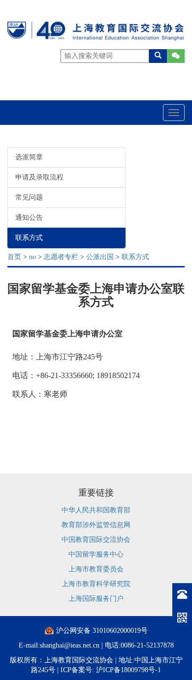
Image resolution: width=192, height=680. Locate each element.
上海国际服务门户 (96, 598)
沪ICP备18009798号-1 (128, 670)
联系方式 (29, 237)
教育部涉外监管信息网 (96, 525)
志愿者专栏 (61, 257)
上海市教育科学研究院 (96, 584)
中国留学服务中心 (96, 554)
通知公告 (29, 217)
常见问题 (29, 197)
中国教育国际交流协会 (96, 539)
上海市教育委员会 (96, 569)
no (32, 257)
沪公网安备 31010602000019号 (102, 630)
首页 (14, 257)
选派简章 (29, 157)
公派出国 (100, 257)
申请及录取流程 (39, 177)
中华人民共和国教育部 (96, 510)
